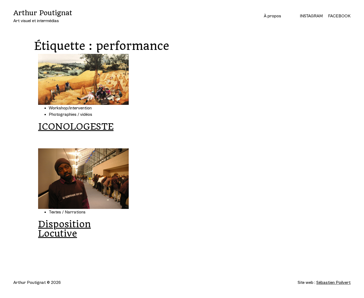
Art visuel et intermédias (42, 16)
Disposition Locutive (64, 229)
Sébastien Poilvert (333, 282)
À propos (272, 16)
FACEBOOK (339, 16)
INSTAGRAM (311, 16)
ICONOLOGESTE (76, 126)
